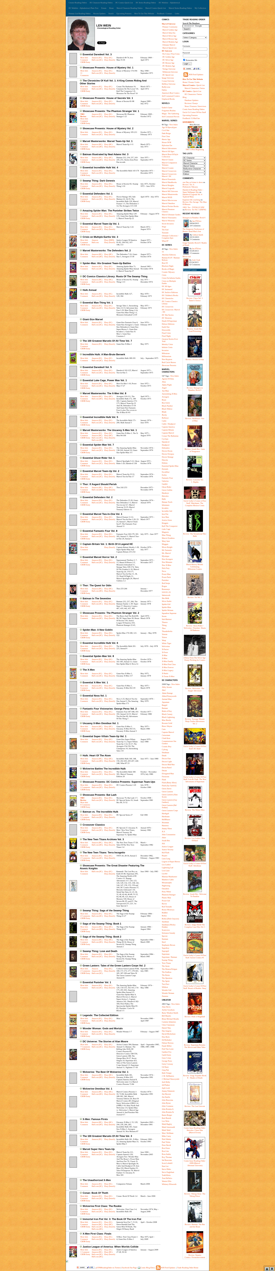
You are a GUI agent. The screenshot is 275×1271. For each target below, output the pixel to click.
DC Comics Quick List (124, 3)
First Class (166, 136)
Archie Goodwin (168, 1010)
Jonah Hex (166, 840)
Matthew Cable (168, 880)
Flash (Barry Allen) (169, 782)
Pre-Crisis (166, 54)
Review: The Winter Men (195, 810)
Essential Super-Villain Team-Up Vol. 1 (104, 736)
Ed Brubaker (167, 1040)
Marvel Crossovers (169, 171)
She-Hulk (165, 598)
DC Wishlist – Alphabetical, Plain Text (83, 8)
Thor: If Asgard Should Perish (100, 484)
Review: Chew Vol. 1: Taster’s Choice (194, 299)
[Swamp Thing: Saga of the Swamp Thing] (73, 919)
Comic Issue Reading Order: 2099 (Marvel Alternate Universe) (195, 1163)
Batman (165, 708)
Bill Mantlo (166, 1016)
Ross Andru (166, 1154)
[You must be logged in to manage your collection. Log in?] (81, 54)
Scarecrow (166, 930)
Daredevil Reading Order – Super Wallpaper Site (193, 191)
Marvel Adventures (169, 148)
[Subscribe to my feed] (185, 77)
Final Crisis (166, 333)
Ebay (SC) (108, 58)
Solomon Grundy (168, 933)
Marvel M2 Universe (170, 191)
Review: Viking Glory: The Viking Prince (194, 1195)
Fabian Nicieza (167, 1043)
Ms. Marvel (166, 553)
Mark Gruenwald (168, 1127)
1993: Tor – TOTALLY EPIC (194, 207)
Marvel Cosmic (168, 168)
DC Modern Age (168, 66)
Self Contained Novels (170, 117)
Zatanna (165, 996)
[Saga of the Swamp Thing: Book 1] (73, 933)
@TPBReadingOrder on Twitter (108, 1268)
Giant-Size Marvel (93, 319)
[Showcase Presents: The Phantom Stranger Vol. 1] (73, 122)
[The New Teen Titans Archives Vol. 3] (73, 848)
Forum (103, 8)
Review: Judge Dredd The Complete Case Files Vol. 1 (194, 926)
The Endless (166, 972)
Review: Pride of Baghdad (195, 1017)
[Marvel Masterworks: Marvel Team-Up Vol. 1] (73, 150)
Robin (164, 916)
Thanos (165, 622)
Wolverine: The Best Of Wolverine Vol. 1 (105, 1072)
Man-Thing (166, 535)
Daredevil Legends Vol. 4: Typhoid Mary (193, 195)
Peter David (166, 1145)
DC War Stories (168, 315)
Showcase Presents (169, 365)
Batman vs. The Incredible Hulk (100, 811)
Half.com (95, 242)
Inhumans (165, 505)
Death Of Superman (169, 321)
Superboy (165, 948)
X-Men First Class (169, 664)
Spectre (165, 936)
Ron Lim (165, 1151)
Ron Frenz (166, 1148)
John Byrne (166, 1103)
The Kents (166, 975)
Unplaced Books (168, 99)
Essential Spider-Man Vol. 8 (98, 656)
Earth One (166, 327)
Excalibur (165, 472)
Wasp (164, 640)
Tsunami (165, 233)
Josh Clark (196, 260)
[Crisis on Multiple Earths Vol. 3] (73, 246)
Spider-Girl (166, 604)
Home (111, 8)
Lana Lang (166, 858)
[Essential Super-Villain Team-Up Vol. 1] (73, 748)
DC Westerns (167, 318)
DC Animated (167, 289)
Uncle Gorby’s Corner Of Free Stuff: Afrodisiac (194, 864)
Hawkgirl (165, 813)
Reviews (188, 103)
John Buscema (167, 1100)
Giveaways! (188, 122)
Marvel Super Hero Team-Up (99, 1149)
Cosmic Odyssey (168, 272)
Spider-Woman (167, 610)
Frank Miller (167, 1046)
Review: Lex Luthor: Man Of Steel (195, 839)
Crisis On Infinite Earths (171, 278)
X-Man (164, 655)
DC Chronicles (167, 298)
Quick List (201, 85)
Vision (164, 637)
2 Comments (85, 787)
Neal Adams (166, 1139)
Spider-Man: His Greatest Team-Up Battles (107, 263)
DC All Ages (166, 286)
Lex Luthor (166, 865)
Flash (164, 779)
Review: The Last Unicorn (195, 1106)
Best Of (165, 263)
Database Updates (191, 100)
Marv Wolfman (167, 1133)
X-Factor (165, 649)
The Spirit (166, 981)
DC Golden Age (168, 57)
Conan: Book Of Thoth (95, 1193)
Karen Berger (167, 1115)
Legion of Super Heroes (171, 862)
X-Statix (165, 673)
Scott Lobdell (167, 1163)
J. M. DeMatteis (168, 1076)
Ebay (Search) (109, 60)
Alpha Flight (167, 385)
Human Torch (167, 502)
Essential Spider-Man (170, 466)
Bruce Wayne (167, 726)
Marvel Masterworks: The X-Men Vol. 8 (104, 393)
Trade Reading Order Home (187, 1268)
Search (111, 13)
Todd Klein (166, 1175)
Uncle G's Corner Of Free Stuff (194, 112)
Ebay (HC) (108, 144)
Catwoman (166, 735)
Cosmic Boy (166, 746)
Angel (164, 388)
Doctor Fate (166, 758)
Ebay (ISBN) (109, 240)
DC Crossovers (167, 307)
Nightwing (166, 886)
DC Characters (190, 94)
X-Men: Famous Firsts (95, 1119)
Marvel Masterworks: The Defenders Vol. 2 (107, 250)
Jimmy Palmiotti (168, 1091)
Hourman (165, 822)
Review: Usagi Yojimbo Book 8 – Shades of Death (194, 1076)
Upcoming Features (123, 13)
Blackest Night (167, 266)
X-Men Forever (168, 667)
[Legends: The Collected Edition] (73, 1024)
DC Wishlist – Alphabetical (169, 3)
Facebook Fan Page (129, 1268)
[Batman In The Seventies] (73, 608)
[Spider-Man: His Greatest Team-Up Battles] (73, 272)
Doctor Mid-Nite (168, 764)
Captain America (168, 427)
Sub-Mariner (167, 619)
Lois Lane (166, 871)
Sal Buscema (167, 1160)
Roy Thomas (167, 1157)
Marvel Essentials (169, 179)
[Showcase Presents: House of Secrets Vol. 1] (73, 107)
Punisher (165, 580)
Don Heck (166, 1037)
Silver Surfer (166, 601)
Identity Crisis (167, 344)
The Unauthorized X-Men (97, 1180)
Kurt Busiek (166, 1118)
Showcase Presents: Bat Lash (99, 795)
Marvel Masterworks (170, 194)
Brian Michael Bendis (170, 1019)
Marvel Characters (192, 88)
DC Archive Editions (170, 292)
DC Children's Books (170, 295)
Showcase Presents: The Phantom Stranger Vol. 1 (111, 111)
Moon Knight (167, 547)
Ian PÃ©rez (196, 221)
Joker (164, 837)
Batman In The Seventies (97, 598)
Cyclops (165, 439)
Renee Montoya (168, 910)
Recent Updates (99, 13)
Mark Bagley (167, 1124)
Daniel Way (166, 1028)
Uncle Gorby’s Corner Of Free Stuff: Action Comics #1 (194, 956)
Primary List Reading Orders (80, 13)
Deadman (165, 752)
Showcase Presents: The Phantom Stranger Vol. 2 (111, 613)
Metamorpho (167, 883)
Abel (164, 690)
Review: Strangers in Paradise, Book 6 (195, 389)
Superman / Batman (169, 957)
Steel (164, 942)
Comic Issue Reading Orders (194, 109)
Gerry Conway (167, 1064)
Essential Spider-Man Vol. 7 (98, 444)
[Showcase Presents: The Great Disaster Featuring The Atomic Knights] (73, 891)
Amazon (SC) (97, 58)
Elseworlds (166, 330)
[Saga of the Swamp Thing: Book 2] (73, 947)
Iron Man (165, 517)
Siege (164, 227)
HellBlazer (166, 819)
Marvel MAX (167, 197)
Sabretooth (166, 595)
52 (163, 252)
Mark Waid (166, 1130)
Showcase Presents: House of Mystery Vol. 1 (108, 67)
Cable (164, 421)
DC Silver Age (167, 60)
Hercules (165, 496)
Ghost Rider (166, 487)
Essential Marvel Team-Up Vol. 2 (101, 471)
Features (193, 106)
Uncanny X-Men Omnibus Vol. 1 (100, 723)
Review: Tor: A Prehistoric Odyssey (190, 185)
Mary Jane (166, 541)
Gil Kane (165, 1067)
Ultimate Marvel (168, 45)
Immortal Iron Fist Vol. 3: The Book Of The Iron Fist (112, 1219)
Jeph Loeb (166, 1088)
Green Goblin (167, 490)
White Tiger (166, 643)
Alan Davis (166, 1007)
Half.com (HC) (97, 147)
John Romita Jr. (168, 1109)
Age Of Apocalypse (169, 127)
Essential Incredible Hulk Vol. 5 (100, 417)
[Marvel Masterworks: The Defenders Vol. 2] (73, 259)
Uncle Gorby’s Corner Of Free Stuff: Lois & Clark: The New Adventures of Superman (194, 779)
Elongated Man (168, 773)
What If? (165, 241)
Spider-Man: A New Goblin (98, 629)
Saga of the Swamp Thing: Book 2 (102, 936)
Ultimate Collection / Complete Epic (170, 237)
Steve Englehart (168, 1172)
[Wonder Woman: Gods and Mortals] (73, 1037)
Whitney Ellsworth (169, 1184)
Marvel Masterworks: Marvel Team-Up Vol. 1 (107, 141)
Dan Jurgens (166, 1031)
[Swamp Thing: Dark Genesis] (73, 190)
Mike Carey (166, 1136)
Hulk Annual (90, 290)
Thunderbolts (167, 631)
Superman (166, 954)
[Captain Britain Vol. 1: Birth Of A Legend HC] (73, 553)
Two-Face (165, 984)
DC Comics (187, 91)
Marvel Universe (168, 24)
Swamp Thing (167, 960)
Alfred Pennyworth (169, 696)
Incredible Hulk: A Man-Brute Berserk (104, 354)
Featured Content (190, 270)
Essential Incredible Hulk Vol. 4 (100, 167)
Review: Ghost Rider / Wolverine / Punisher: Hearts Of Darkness (195, 628)
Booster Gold (167, 723)
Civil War (165, 130)
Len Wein (165, 1121)
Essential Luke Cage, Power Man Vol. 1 (105, 380)
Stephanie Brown (168, 945)
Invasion (165, 350)
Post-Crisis (175, 54)
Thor (164, 628)
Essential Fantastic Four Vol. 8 (100, 531)
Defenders (166, 448)
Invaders (165, 508)
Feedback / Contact (164, 13)
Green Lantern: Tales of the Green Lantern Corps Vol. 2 (114, 965)
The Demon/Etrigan (169, 969)
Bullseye (165, 418)
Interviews (202, 106)
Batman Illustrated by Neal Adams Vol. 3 (105, 154)
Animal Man (167, 699)
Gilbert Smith (198, 235)
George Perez (167, 1061)
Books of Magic (168, 269)
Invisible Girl (167, 511)
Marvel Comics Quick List (155, 8)
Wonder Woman (168, 993)
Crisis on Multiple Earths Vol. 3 (100, 237)
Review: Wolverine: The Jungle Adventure (194, 689)
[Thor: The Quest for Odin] (73, 594)
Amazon (95, 240)
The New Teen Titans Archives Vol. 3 (103, 839)
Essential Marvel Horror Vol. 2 (100, 557)
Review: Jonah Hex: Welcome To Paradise (194, 895)
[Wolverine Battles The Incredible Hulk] (73, 778)
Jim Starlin (166, 1097)
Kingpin (165, 523)
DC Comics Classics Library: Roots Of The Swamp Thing (115, 276)
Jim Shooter (166, 1094)
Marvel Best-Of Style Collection (170, 155)
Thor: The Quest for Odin (97, 585)
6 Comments (85, 805)
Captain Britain (168, 430)
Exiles (164, 475)
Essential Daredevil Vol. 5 (97, 367)
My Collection (200, 8)
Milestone (166, 353)
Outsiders (165, 889)
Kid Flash (165, 852)
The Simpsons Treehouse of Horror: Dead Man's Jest (193, 230)
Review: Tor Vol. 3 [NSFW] (195, 210)
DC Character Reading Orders (101, 3)
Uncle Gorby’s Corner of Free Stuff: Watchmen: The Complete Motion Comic (195, 503)
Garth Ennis (166, 1055)
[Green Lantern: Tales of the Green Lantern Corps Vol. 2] (73, 977)
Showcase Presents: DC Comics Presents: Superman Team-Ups (119, 781)
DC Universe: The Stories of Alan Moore (105, 1041)
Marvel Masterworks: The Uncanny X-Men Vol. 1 (110, 430)
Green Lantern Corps (170, 810)
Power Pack (166, 577)
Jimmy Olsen (167, 828)
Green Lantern (167, 792)
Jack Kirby (166, 1082)
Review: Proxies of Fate (195, 359)
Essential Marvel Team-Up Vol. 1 (101, 223)
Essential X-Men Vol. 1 (95, 682)
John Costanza (167, 1106)
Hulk (164, 499)
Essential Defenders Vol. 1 (97, 193)
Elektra (164, 463)
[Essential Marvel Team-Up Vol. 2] (73, 480)
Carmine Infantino (169, 1022)
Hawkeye (165, 493)
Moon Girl (187, 256)
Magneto (165, 532)
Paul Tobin (166, 1142)
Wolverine (166, 646)
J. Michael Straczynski (170, 1079)
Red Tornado (167, 907)
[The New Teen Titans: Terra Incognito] (73, 862)
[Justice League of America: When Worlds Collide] (73, 1257)
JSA (163, 843)
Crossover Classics (94, 824)
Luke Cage (166, 529)
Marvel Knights (168, 185)
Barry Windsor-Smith (170, 1013)
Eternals (165, 469)
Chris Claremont (168, 1025)
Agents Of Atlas (168, 379)
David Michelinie (169, 1034)
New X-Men (166, 565)
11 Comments (84, 74)
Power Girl (166, 901)
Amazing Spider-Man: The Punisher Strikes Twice (110, 210)
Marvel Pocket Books (170, 206)
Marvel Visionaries (169, 218)
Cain (164, 729)
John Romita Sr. (168, 1112)
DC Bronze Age (168, 63)
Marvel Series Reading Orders (180, 8)
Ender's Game (167, 107)
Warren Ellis (166, 1181)
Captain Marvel (168, 433)
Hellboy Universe (168, 84)
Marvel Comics (189, 85)
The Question (167, 978)
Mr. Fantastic (167, 550)
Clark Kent (166, 738)
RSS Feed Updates (196, 74)
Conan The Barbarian (170, 436)
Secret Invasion (168, 224)
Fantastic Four (167, 478)
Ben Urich (166, 403)
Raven (164, 904)
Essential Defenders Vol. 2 (97, 497)
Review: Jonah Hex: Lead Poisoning (195, 330)
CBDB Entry (85, 62)
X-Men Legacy (167, 670)
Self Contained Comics (171, 96)
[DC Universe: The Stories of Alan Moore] (73, 1059)
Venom (164, 634)
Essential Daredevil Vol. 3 (97, 54)
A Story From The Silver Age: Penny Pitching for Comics (194, 659)
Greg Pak (165, 1070)
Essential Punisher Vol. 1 (97, 982)
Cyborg (165, 749)
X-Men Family (167, 661)
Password (186, 53)
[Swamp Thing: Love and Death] (73, 961)
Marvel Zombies (168, 538)
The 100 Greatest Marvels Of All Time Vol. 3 (107, 1136)
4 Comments (85, 916)
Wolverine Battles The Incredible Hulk (104, 768)
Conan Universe (168, 81)
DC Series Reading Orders (146, 3)
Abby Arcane (167, 687)
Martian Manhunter (169, 877)
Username (186, 46)
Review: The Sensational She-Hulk (194, 535)
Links (177, 13)
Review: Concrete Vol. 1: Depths (195, 481)
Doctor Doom (167, 451)
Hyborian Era (167, 145)
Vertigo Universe (168, 69)
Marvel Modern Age (170, 42)
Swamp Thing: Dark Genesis (99, 180)
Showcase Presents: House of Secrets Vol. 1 (108, 98)
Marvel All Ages (168, 151)
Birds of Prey (167, 711)
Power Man (166, 574)
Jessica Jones (167, 520)
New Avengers (167, 559)
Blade (164, 412)
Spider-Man (166, 607)
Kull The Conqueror (169, 526)
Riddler (165, 913)
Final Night (166, 336)
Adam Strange (167, 693)
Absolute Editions (169, 255)
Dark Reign (166, 133)
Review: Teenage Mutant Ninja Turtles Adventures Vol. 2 (195, 721)
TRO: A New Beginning (195, 149)
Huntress (165, 825)
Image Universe (168, 78)
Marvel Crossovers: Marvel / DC (169, 175)
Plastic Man (166, 898)
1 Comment (84, 817)
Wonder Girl (166, 990)
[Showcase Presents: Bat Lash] (73, 806)
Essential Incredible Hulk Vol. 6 (100, 643)
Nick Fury (166, 568)
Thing (164, 625)
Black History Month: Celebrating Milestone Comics (194, 566)
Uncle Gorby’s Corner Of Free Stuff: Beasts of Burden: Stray (194, 987)
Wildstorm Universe (170, 72)
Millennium (166, 356)
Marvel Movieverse (169, 200)
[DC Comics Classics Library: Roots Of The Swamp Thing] (73, 285)
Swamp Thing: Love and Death (100, 951)
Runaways (166, 589)
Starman (165, 939)
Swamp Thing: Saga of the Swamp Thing (106, 910)
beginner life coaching (191, 200)
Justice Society (167, 849)
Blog (184, 97)
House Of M (166, 142)
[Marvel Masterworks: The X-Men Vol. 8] (73, 408)
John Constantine (168, 834)
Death (164, 755)
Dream (164, 770)
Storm (164, 616)
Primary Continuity (169, 27)
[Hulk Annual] (73, 299)
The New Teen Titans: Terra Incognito (104, 852)
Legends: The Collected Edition (100, 1015)
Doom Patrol (167, 767)
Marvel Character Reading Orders (130, 8)
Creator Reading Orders (78, 3)
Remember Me (191, 60)
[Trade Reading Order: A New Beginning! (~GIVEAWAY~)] (194, 148)
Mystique (165, 556)
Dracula (165, 460)
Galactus (165, 481)
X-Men (164, 658)
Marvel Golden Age (170, 30)
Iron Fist (165, 514)
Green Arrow (166, 789)
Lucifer (164, 874)
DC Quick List (168, 75)
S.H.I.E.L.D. (166, 592)
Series (202, 88)
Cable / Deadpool (168, 424)
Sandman (165, 922)
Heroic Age (166, 139)
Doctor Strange (167, 457)
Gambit (165, 484)
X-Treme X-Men (168, 676)
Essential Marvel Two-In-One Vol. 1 (102, 514)
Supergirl (165, 951)
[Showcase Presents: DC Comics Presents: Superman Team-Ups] (73, 791)
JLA (163, 831)
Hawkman (166, 816)
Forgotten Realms (169, 110)
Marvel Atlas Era (168, 33)
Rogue (164, 586)
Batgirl (164, 705)
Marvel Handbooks (169, 182)
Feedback (186, 118)
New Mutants (167, 562)
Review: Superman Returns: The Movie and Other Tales (195, 1046)
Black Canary (167, 714)
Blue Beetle (166, 720)
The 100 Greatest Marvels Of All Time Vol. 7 (107, 341)
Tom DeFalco (167, 1178)
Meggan (165, 544)
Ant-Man (165, 391)
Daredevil (165, 442)
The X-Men (89, 669)
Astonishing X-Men (169, 394)
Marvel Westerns (168, 221)
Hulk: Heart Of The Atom (97, 755)
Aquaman (165, 702)
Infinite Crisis (167, 347)
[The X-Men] (73, 678)
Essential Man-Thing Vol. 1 (98, 302)
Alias (164, 382)
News (187, 106)
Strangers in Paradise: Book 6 (194, 218)
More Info (84, 58)
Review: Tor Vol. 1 (195, 597)
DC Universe (167, 51)
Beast (164, 400)
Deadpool (165, 445)
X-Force (165, 652)
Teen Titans (166, 963)
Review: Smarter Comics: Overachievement (195, 1256)
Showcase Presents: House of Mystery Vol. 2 (108, 128)
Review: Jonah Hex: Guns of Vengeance (195, 450)
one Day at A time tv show (193, 182)
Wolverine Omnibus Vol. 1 (97, 1088)
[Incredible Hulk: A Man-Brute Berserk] (73, 363)
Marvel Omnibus (168, 203)
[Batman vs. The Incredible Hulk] (73, 821)
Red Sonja (166, 583)
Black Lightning (168, 717)
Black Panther (167, 406)
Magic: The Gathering (170, 114)
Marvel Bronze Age (169, 39)
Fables (164, 90)
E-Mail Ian (195, 118)
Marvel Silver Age (169, 36)
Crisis (164, 275)
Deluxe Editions (168, 324)
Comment (84, 60)
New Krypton (167, 359)
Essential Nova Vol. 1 (95, 695)
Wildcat (165, 987)
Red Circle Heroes (169, 362)
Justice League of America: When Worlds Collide (110, 1246)
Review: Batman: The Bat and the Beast (195, 1225)
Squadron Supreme (169, 613)
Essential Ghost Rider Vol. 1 (99, 458)
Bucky (164, 415)
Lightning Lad (167, 868)
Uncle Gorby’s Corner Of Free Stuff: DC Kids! (194, 747)
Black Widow (167, 409)
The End (165, 230)
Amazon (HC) (97, 144)
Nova (164, 571)
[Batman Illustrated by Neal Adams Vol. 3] (73, 163)
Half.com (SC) (97, 60)
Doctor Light (167, 761)
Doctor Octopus (168, 454)
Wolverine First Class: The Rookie (102, 1206)
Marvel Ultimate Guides (171, 215)
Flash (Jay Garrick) (169, 785)
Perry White (166, 892)
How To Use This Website (144, 13)
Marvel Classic (167, 160)
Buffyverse (166, 87)
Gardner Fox (166, 1052)
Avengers (165, 397)
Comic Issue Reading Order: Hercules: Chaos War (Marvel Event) (195, 1130)
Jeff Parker (166, 1085)
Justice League (167, 846)
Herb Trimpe (167, 1073)
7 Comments (85, 1047)
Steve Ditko (166, 1169)
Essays (195, 103)
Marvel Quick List (169, 48)
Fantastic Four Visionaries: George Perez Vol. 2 (110, 708)
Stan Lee (165, 1166)
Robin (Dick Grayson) (170, 919)
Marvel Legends (168, 188)
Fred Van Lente (168, 1049)
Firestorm (165, 776)
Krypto (164, 855)
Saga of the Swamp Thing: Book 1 (102, 923)
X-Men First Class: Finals (97, 1233)
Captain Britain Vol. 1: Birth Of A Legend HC (108, 544)
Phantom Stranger (169, 895)
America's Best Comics (170, 93)
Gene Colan (166, 1058)
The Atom (165, 966)
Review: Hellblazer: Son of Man (194, 419)
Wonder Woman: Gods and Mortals (103, 1028)
